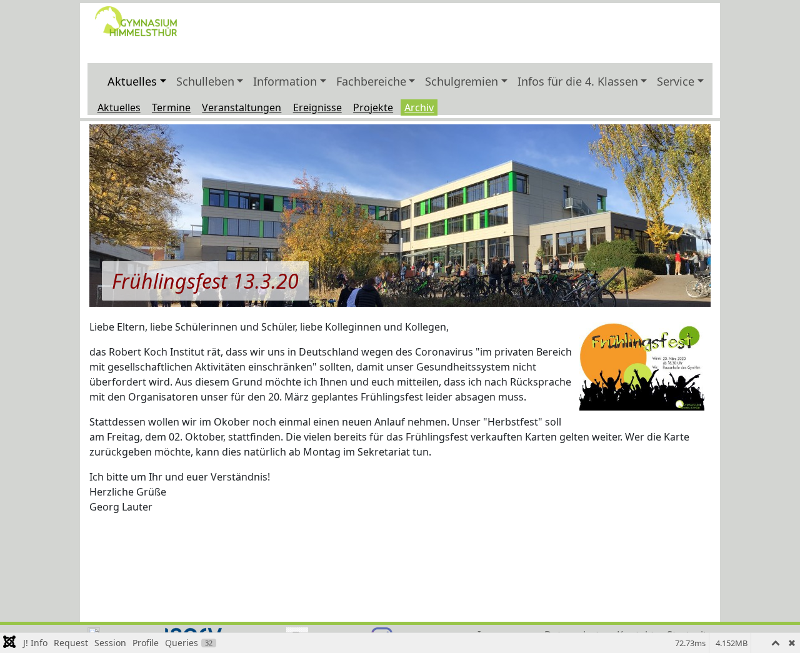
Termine (171, 107)
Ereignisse (317, 107)
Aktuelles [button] (132, 81)
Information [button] (285, 81)
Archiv (419, 107)
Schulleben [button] (205, 81)
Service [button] (675, 81)
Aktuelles (119, 107)
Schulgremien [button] (461, 81)
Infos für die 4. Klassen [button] (578, 81)
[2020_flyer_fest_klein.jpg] (642, 366)
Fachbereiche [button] (371, 81)
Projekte (373, 107)
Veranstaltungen (241, 107)
